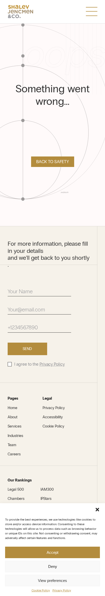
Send (27, 348)
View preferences (52, 580)
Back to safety (52, 161)
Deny (52, 566)
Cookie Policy (41, 590)
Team (12, 445)
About (12, 417)
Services (14, 426)
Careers (14, 454)
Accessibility (53, 417)
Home (12, 408)
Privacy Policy (61, 590)
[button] (97, 509)
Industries (15, 435)
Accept (52, 552)
